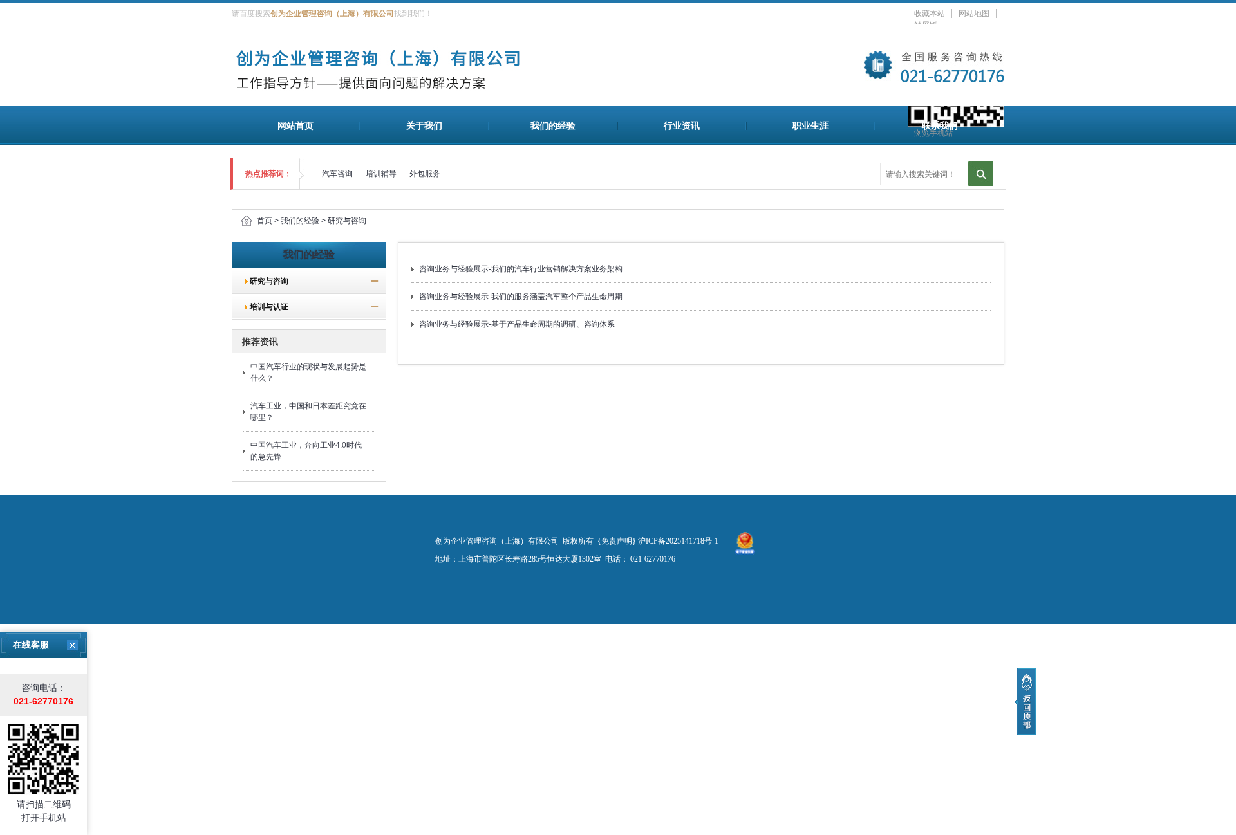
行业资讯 (682, 125)
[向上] (1025, 701)
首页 (264, 220)
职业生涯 (810, 125)
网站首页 (295, 125)
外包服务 (424, 173)
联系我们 (940, 125)
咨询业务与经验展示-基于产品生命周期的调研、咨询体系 (517, 324)
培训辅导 (381, 173)
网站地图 (974, 13)
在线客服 (31, 644)
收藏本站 (929, 13)
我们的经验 (553, 125)
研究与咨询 (347, 220)
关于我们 (424, 125)
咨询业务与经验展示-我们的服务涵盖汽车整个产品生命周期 (521, 296)
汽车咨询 (337, 173)
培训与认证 (265, 306)
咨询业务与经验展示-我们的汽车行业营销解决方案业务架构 (521, 268)
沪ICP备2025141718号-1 (678, 541)
